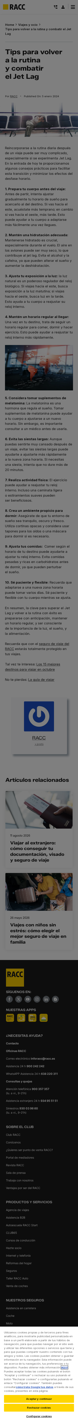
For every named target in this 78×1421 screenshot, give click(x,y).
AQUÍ (64, 1367)
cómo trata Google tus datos (34, 1387)
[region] (39, 1373)
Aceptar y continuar (39, 1398)
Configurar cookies (39, 1416)
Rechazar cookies (39, 1407)
